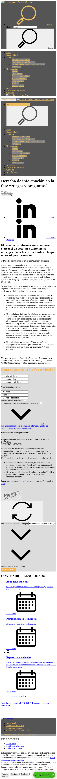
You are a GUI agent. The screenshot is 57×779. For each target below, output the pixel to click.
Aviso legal (11, 723)
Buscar (9, 27)
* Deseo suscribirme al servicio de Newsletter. (20, 403)
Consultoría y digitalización (23, 62)
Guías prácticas (18, 81)
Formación (16, 67)
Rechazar (24, 774)
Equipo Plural (12, 55)
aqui (3, 483)
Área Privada (25, 95)
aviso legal (25, 481)
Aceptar (5, 774)
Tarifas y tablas (18, 85)
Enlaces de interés (19, 78)
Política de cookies (14, 728)
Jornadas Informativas (15, 90)
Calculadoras (17, 74)
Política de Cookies (14, 748)
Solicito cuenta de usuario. (12, 401)
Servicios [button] (10, 57)
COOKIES (5, 777)
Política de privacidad (15, 725)
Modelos (15, 83)
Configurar (15, 774)
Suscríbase (8, 569)
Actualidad (11, 88)
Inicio (8, 52)
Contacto (10, 93)
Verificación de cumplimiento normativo (28, 64)
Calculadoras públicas (21, 76)
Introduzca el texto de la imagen (14, 523)
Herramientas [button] (11, 69)
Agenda (15, 71)
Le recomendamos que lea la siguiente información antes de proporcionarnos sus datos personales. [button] (24, 425)
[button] (29, 24)
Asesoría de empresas (21, 60)
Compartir (6, 195)
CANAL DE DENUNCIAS (18, 730)
